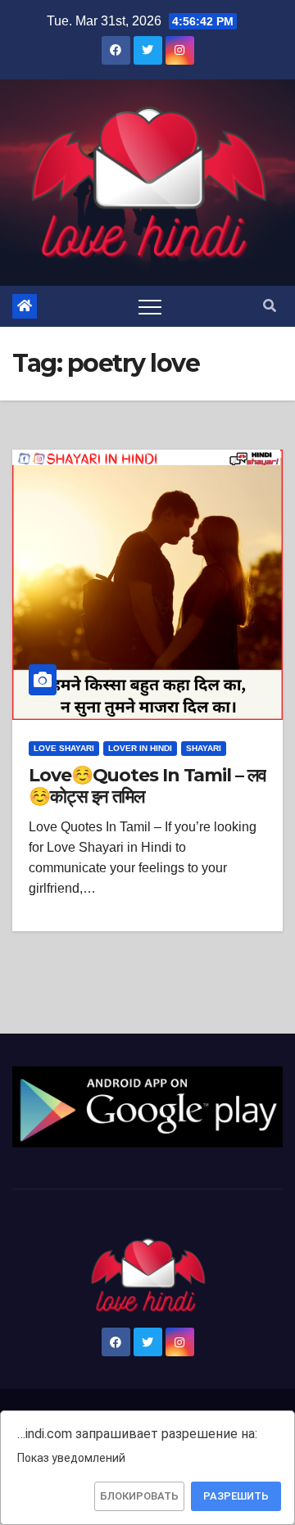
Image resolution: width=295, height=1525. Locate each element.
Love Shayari (64, 748)
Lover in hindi (140, 748)
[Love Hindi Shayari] (147, 1106)
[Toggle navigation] (150, 306)
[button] (269, 306)
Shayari (203, 748)
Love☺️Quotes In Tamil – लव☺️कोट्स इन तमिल (147, 786)
